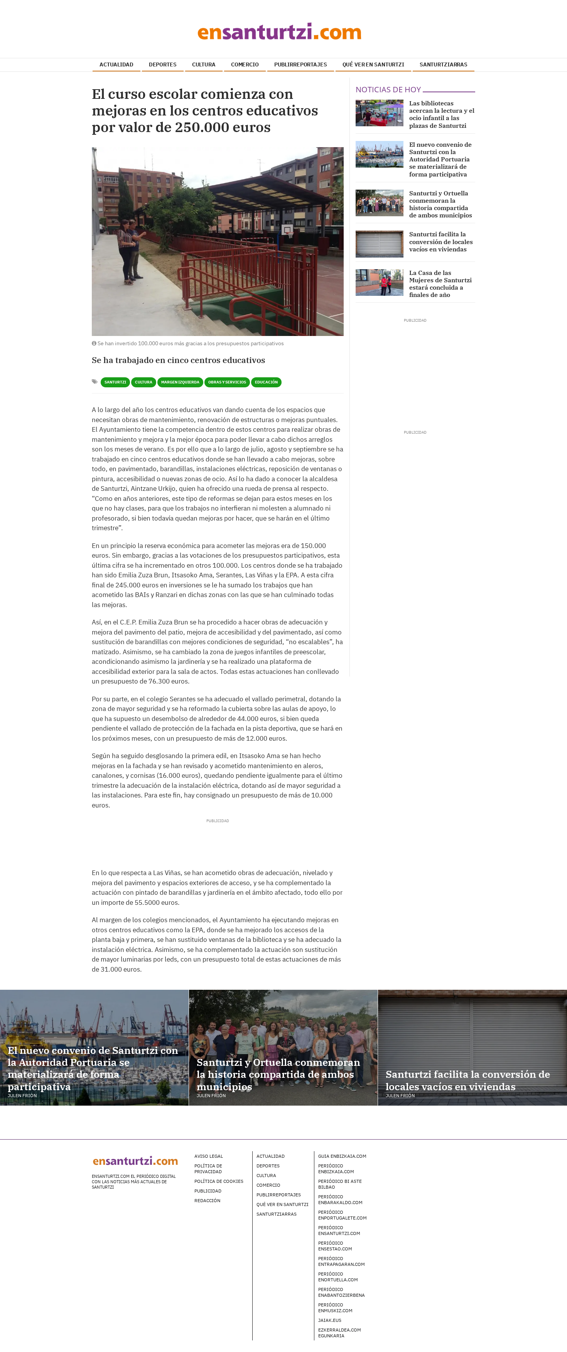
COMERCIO (245, 64)
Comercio (268, 1185)
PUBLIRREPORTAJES (300, 64)
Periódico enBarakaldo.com (340, 1199)
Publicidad (207, 1191)
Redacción (207, 1200)
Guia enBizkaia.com (342, 1156)
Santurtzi (115, 382)
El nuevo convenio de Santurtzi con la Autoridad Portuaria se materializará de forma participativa (440, 159)
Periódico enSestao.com (335, 1246)
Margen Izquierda (180, 382)
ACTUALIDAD (116, 64)
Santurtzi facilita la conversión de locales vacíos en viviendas (441, 241)
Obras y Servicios (227, 382)
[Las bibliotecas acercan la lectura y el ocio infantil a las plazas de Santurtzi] (379, 113)
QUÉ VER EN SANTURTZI (373, 64)
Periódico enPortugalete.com (342, 1215)
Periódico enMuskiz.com (335, 1307)
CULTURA (204, 64)
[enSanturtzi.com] (283, 31)
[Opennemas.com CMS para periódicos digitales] (426, 1164)
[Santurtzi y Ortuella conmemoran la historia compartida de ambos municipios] (379, 203)
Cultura (143, 382)
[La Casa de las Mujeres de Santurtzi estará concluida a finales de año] (379, 282)
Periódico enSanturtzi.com (339, 1230)
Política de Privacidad (208, 1168)
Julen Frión (22, 1095)
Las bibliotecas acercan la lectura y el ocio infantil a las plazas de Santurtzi (441, 114)
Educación (266, 382)
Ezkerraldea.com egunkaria (339, 1332)
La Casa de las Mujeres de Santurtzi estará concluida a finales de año (440, 284)
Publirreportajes (278, 1195)
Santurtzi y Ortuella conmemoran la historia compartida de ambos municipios (440, 204)
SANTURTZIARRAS (443, 64)
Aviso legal (208, 1156)
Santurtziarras (276, 1214)
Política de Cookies (218, 1181)
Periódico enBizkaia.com (336, 1168)
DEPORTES (163, 64)
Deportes (268, 1166)
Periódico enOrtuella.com (338, 1276)
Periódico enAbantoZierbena (341, 1292)
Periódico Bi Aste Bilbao (340, 1184)
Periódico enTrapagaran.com (341, 1261)
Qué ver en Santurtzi (282, 1204)
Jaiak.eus (329, 1320)
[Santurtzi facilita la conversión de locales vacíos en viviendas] (379, 244)
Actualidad (270, 1156)
